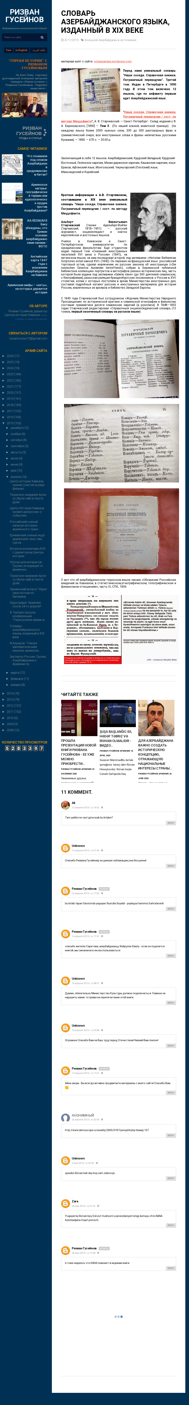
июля (15, 458)
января (16, 685)
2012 (10, 705)
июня (15, 464)
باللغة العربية (39, 50)
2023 (10, 374)
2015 (10, 423)
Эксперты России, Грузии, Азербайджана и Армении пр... (28, 660)
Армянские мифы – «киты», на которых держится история (27, 288)
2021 (10, 386)
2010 (10, 718)
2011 (10, 711)
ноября (16, 434)
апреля (16, 477)
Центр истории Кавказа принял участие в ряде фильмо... (27, 484)
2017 (10, 411)
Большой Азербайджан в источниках (110, 40)
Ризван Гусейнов (84, 888)
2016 (10, 417)
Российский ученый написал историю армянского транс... (25, 525)
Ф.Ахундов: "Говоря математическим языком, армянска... (25, 646)
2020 (10, 392)
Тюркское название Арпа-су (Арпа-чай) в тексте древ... (28, 498)
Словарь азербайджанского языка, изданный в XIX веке (27, 631)
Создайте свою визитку (36, 319)
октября (17, 440)
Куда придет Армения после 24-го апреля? (25, 604)
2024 (10, 368)
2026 (10, 356)
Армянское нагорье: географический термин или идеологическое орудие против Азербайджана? (35, 197)
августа (16, 452)
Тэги (8, 50)
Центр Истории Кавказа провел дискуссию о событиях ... (27, 511)
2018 (10, 405)
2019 (10, 398)
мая (14, 470)
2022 (10, 380)
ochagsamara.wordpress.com (113, 61)
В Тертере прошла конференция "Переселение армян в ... (28, 616)
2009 (10, 724)
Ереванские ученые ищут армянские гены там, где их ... (27, 538)
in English (21, 50)
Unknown (78, 846)
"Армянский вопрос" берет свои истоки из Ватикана (28, 592)
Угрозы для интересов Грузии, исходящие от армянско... (26, 565)
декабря (17, 428)
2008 (10, 730)
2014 (10, 693)
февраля (17, 678)
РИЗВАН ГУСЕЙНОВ (24, 16)
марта (15, 672)
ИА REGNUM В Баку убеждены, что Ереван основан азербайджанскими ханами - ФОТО (36, 233)
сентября (18, 446)
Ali (73, 803)
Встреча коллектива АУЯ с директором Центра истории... (27, 552)
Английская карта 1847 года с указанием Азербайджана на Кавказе (36, 266)
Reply (171, 823)
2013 (10, 699)
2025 (10, 362)
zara (75, 1201)
